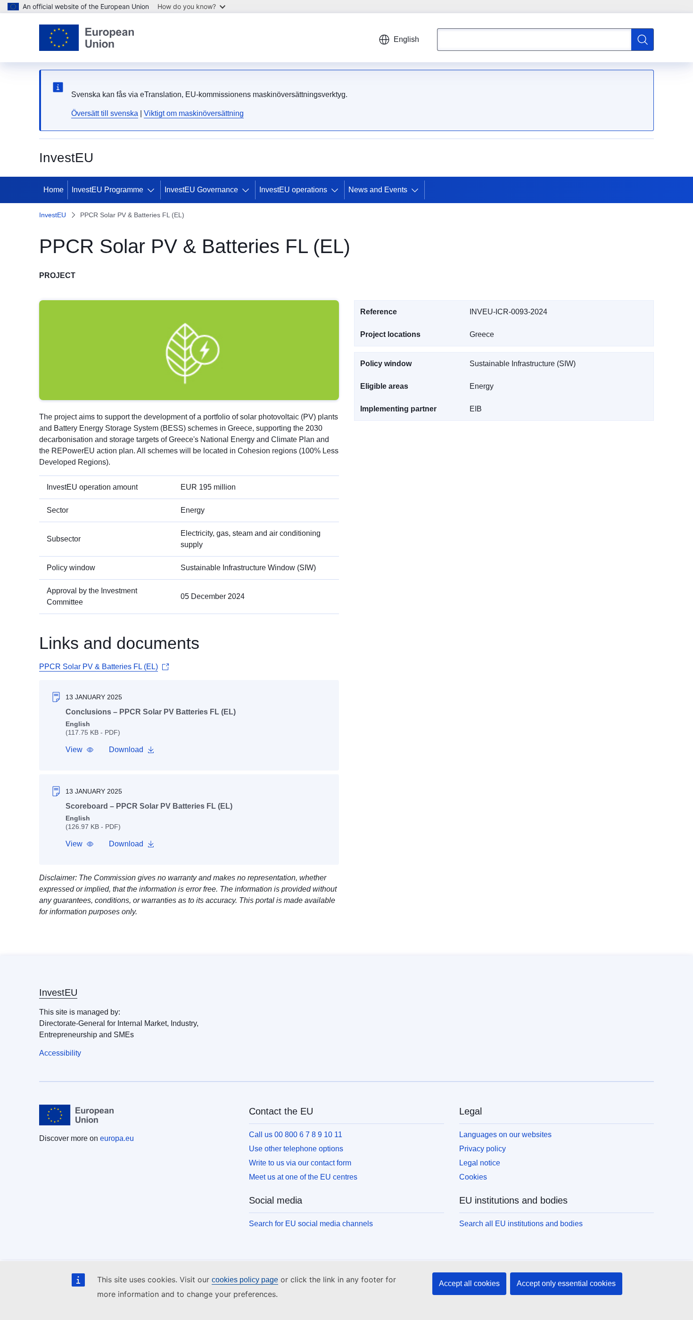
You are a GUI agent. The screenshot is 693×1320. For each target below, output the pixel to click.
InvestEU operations (293, 190)
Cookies (473, 1177)
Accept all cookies (469, 1283)
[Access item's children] (152, 190)
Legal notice (479, 1163)
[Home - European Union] (86, 38)
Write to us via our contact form (300, 1163)
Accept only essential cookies (566, 1283)
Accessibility (60, 1053)
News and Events (377, 190)
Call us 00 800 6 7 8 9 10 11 (295, 1135)
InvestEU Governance (201, 190)
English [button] (406, 39)
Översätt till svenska (104, 113)
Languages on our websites (505, 1135)
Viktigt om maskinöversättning (194, 113)
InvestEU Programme (107, 190)
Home (53, 190)
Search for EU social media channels (311, 1224)
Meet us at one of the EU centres (303, 1177)
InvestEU (52, 215)
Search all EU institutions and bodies (521, 1224)
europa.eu (117, 1138)
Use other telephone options (296, 1149)
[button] (80, 749)
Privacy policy (482, 1149)
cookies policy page (245, 1280)
